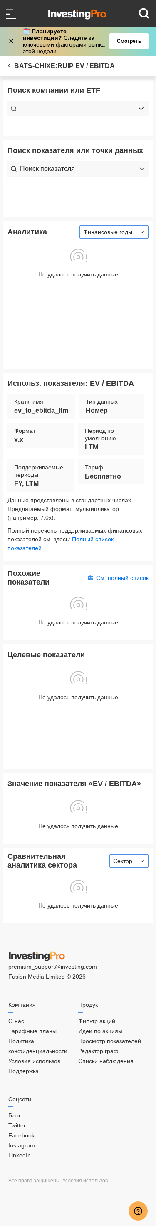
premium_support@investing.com (52, 966)
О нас (16, 1021)
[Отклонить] (12, 41)
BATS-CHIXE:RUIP (44, 65)
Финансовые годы (107, 232)
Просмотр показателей (109, 1041)
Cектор (122, 861)
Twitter (17, 1125)
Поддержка (23, 1071)
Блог (14, 1115)
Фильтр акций (96, 1021)
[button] (82, 41)
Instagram (21, 1145)
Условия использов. (35, 1061)
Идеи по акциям (100, 1031)
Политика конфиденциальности (37, 1046)
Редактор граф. (99, 1051)
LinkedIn (19, 1155)
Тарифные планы (32, 1031)
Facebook (21, 1135)
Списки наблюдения (106, 1061)
